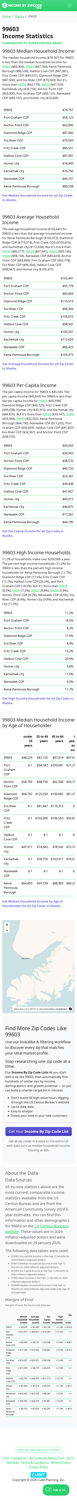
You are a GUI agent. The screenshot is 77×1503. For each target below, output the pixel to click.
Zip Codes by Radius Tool (46, 1458)
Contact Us (19, 1458)
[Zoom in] (7, 924)
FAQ (6, 1458)
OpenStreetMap (47, 1008)
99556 (22, 84)
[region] (38, 966)
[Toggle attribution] (70, 1009)
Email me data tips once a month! (39, 1450)
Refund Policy (60, 1462)
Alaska (19, 16)
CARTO (32, 1008)
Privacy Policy (38, 1467)
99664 (30, 67)
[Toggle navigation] (69, 5)
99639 (45, 84)
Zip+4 (70, 1458)
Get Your (39, 1131)
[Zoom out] (7, 930)
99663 (6, 67)
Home (6, 16)
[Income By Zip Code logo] (22, 5)
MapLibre (19, 1008)
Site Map (13, 1462)
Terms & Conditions (35, 1462)
